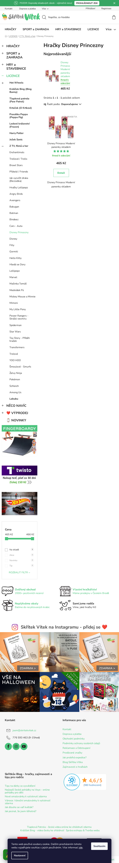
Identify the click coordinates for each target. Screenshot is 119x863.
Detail (61, 173)
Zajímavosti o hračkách (75, 767)
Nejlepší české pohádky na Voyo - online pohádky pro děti (27, 791)
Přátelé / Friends (18, 171)
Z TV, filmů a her (18, 146)
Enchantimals (16, 152)
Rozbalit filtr (18, 572)
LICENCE (13, 76)
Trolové (13, 354)
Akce (21, 555)
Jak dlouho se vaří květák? (19, 807)
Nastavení (19, 855)
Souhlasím (99, 846)
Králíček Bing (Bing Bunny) (20, 90)
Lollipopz (14, 271)
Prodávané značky (72, 752)
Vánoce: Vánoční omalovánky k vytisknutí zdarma (27, 802)
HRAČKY (13, 46)
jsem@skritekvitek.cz (24, 730)
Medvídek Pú (16, 290)
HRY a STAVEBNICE (16, 66)
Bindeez (13, 219)
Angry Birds (16, 194)
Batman (13, 213)
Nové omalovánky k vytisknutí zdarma (26, 796)
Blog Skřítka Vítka (73, 762)
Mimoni (13, 303)
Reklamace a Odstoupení (76, 748)
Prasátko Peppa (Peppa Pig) (18, 116)
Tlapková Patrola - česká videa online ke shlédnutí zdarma (59, 827)
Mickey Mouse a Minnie (22, 296)
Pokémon (14, 379)
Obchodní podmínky (74, 738)
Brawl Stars (16, 165)
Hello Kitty (15, 258)
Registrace (106, 8)
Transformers (16, 347)
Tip (21, 565)
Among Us (15, 392)
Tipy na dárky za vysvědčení (20, 786)
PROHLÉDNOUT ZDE (87, 3)
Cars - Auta (15, 226)
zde (81, 847)
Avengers (14, 200)
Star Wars (15, 331)
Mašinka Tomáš (18, 283)
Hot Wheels (16, 82)
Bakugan (14, 206)
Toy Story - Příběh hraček (19, 339)
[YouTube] (23, 746)
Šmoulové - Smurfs (20, 366)
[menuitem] (10, 29)
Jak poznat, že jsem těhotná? (20, 811)
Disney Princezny (19, 232)
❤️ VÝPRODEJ (17, 413)
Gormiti (13, 251)
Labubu (13, 399)
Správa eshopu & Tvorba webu (83, 830)
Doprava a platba (27, 8)
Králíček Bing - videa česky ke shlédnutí (42, 830)
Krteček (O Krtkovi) (20, 108)
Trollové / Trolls (18, 159)
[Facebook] (8, 746)
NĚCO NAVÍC (16, 405)
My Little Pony (17, 309)
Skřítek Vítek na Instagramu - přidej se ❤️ (64, 627)
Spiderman (15, 325)
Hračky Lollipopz (18, 187)
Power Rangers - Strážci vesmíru (18, 317)
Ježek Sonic (16, 139)
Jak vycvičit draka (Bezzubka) (18, 179)
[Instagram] (16, 746)
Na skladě (21, 549)
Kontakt (8, 8)
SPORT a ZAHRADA (14, 55)
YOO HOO (15, 360)
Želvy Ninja (15, 373)
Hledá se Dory (17, 264)
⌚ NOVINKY (16, 420)
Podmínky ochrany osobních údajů (81, 743)
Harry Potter (16, 133)
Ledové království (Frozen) (19, 125)
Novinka (21, 560)
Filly (11, 245)
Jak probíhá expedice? (74, 757)
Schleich (14, 386)
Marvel (13, 277)
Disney (13, 239)
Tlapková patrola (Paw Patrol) (19, 100)
